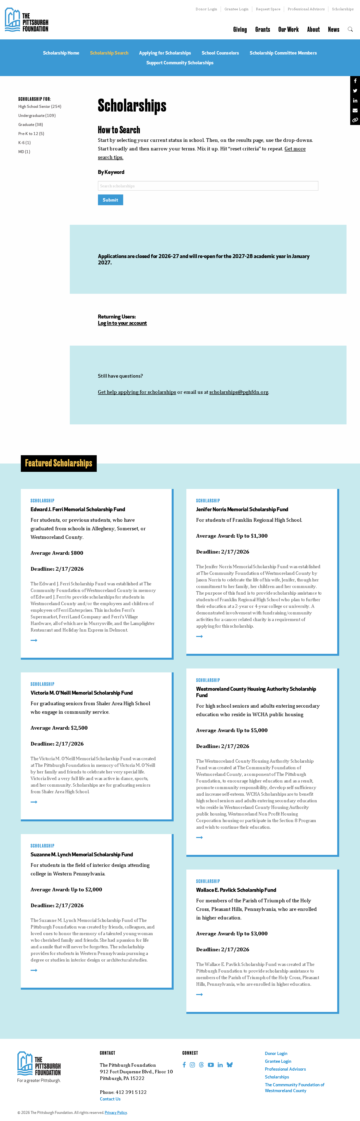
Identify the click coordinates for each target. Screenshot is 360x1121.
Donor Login (206, 9)
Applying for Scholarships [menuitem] (165, 53)
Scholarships (343, 9)
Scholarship (43, 501)
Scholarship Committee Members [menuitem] (283, 53)
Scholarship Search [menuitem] (109, 53)
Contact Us (110, 1099)
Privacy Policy (116, 1113)
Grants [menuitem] (262, 29)
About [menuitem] (313, 29)
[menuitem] (350, 29)
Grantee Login (237, 9)
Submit (110, 200)
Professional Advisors (306, 9)
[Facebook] (355, 81)
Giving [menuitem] (240, 29)
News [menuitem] (333, 29)
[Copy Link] (355, 120)
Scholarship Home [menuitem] (61, 53)
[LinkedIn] (355, 100)
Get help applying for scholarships (137, 392)
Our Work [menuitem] (288, 29)
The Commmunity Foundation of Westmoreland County (294, 1088)
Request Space (268, 9)
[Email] (355, 110)
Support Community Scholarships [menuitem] (180, 62)
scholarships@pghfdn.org (238, 392)
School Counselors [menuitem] (220, 53)
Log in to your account (122, 322)
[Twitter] (355, 91)
